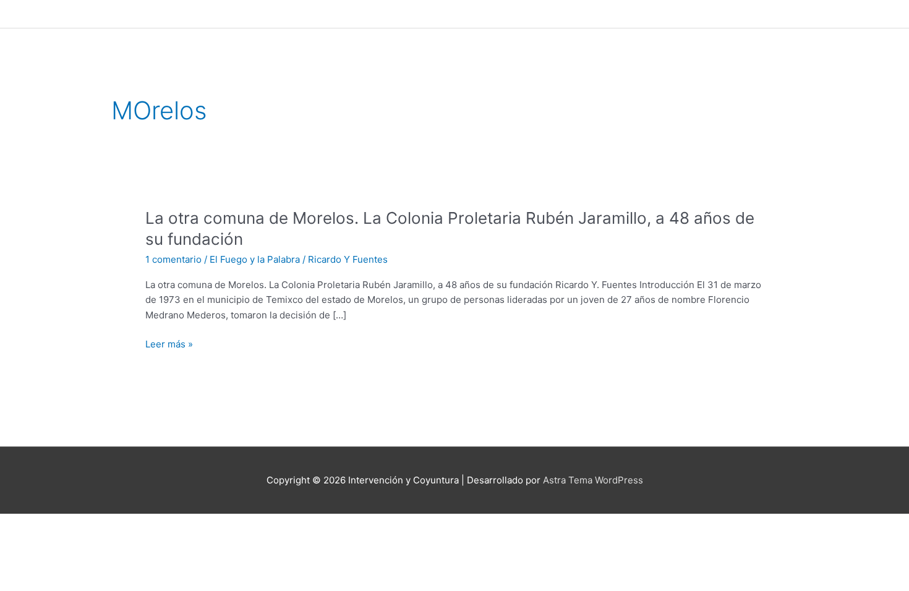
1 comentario (173, 259)
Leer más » (169, 344)
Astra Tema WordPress (593, 480)
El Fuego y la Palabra (255, 259)
